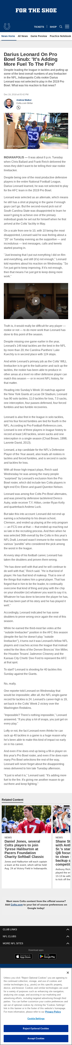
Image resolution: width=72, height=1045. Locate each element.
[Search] (60, 26)
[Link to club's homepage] (7, 25)
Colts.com (18, 908)
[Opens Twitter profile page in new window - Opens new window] (18, 107)
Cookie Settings (36, 1018)
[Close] (68, 972)
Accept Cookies (36, 1038)
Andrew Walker (24, 100)
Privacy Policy (23, 1011)
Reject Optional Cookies (36, 1028)
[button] (36, 305)
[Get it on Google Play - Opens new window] (47, 962)
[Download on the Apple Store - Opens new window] (23, 961)
